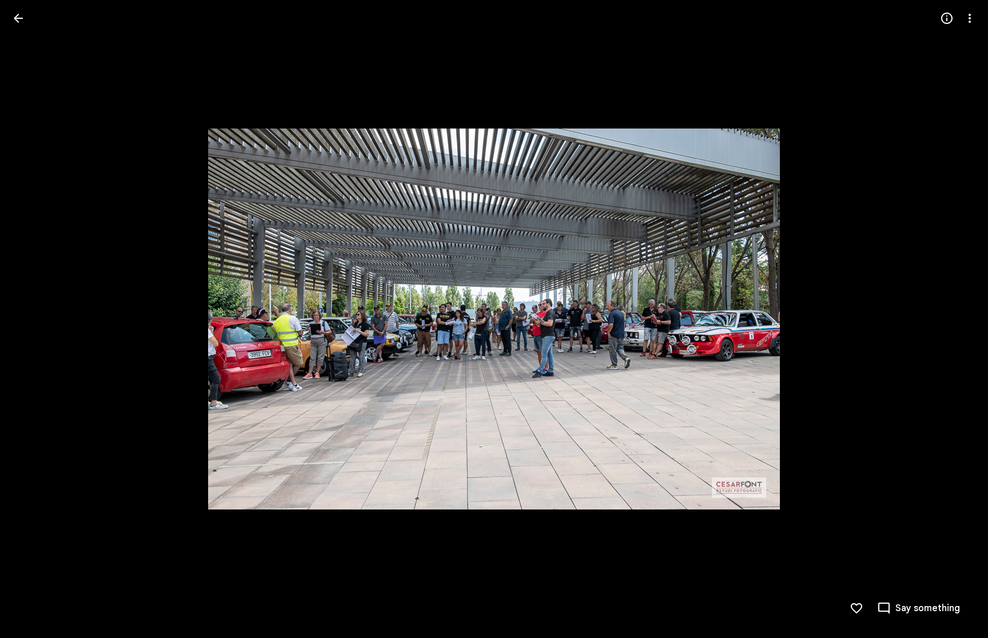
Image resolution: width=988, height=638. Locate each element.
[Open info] (946, 18)
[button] (32, 319)
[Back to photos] (18, 18)
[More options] (969, 18)
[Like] (856, 608)
